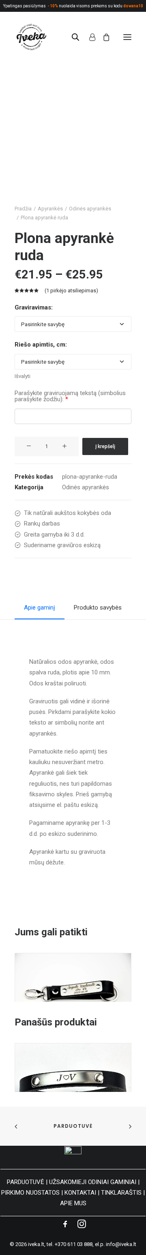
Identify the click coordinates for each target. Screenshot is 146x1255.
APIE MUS (73, 1203)
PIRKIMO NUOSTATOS (30, 1192)
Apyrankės (50, 208)
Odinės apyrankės (90, 208)
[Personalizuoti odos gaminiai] (31, 37)
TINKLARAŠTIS (121, 1192)
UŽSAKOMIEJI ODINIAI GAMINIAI (92, 1182)
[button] (127, 37)
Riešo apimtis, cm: (41, 344)
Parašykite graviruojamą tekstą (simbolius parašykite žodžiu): (70, 396)
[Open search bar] (76, 37)
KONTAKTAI (80, 1192)
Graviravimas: (34, 307)
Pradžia (23, 208)
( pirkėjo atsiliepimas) (71, 290)
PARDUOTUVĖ (25, 1182)
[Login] (88, 37)
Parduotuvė (73, 1125)
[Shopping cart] (102, 37)
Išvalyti (22, 376)
